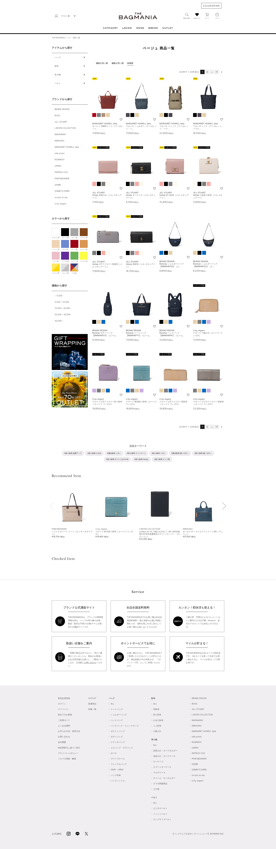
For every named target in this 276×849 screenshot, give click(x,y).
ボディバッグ (117, 736)
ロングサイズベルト (162, 819)
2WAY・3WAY (117, 769)
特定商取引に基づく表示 (69, 747)
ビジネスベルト (160, 808)
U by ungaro (60, 203)
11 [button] (217, 72)
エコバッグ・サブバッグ (122, 747)
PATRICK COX (61, 172)
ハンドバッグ (117, 720)
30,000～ (59, 320)
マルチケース (159, 772)
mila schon (60, 153)
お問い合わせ (90, 662)
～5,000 (58, 295)
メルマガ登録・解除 (67, 758)
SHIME (58, 185)
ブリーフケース (118, 758)
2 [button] (207, 72)
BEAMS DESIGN (62, 109)
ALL (112, 703)
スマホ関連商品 (160, 783)
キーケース (158, 761)
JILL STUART (61, 122)
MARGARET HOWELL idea (67, 147)
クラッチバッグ (118, 742)
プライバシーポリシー (68, 753)
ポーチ (114, 753)
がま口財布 (158, 720)
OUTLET (92, 698)
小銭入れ (157, 731)
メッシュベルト (160, 814)
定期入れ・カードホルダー (165, 750)
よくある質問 (64, 725)
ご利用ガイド (64, 720)
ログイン (62, 703)
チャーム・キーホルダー (164, 778)
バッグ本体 (116, 775)
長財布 (156, 709)
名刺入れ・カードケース (164, 756)
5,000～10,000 (62, 302)
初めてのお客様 (65, 714)
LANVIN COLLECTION (65, 128)
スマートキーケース (162, 767)
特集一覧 (92, 709)
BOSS (57, 115)
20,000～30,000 (63, 314)
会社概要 (62, 742)
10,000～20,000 (62, 308)
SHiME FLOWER (62, 191)
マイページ (63, 709)
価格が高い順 (118, 63)
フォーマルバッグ (119, 764)
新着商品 (92, 703)
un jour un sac (61, 197)
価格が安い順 (102, 63)
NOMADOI (59, 159)
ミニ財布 (157, 725)
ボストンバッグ (118, 731)
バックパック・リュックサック (125, 725)
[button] (222, 72)
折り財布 (157, 714)
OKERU (58, 166)
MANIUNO (59, 140)
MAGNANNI (60, 134)
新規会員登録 (64, 698)
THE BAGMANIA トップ (61, 38)
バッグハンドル (118, 780)
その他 (156, 789)
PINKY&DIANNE (62, 178)
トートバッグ (117, 709)
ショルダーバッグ (119, 714)
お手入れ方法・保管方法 (69, 731)
